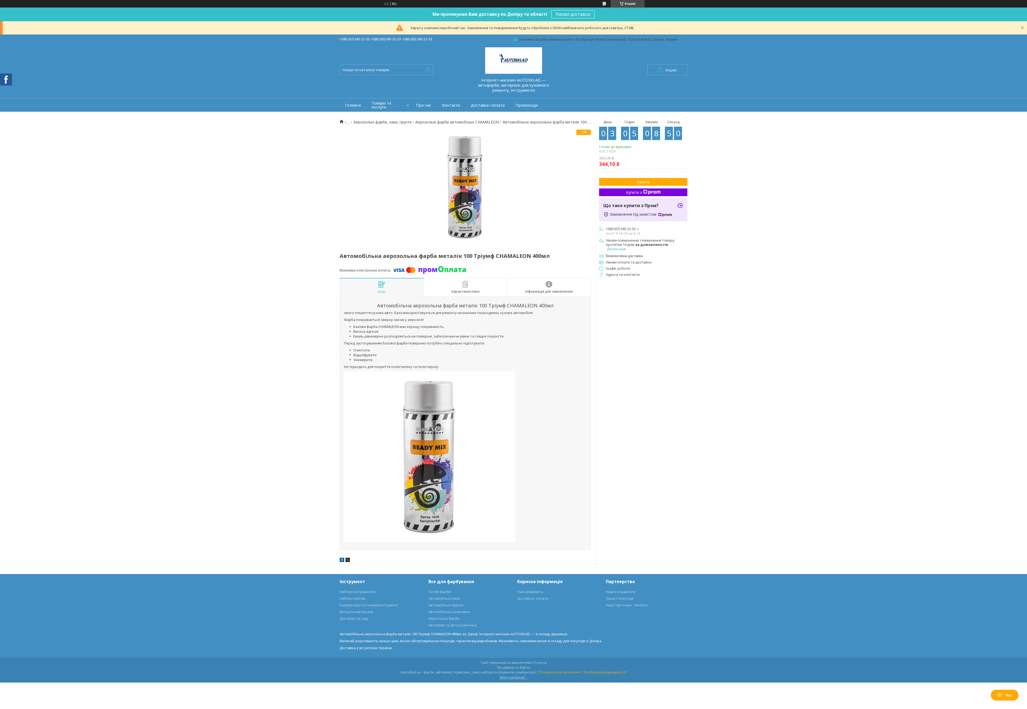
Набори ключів (352, 598)
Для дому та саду (354, 618)
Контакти (451, 105)
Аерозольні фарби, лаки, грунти (383, 122)
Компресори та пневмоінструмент (369, 605)
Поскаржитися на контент (559, 672)
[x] (348, 560)
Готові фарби (439, 591)
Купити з (634, 192)
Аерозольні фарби (444, 618)
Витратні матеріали (356, 611)
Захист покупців (620, 598)
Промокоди (526, 105)
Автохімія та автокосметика (452, 625)
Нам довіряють (530, 591)
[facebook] (342, 560)
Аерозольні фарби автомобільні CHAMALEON (457, 122)
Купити (643, 181)
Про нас (423, 105)
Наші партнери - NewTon (627, 605)
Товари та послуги (381, 105)
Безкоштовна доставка (624, 256)
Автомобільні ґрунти (445, 605)
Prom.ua (540, 662)
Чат (1008, 695)
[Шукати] (428, 69)
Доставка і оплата (488, 105)
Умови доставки (572, 14)
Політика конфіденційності (605, 672)
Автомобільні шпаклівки (449, 611)
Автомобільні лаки (444, 598)
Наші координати (621, 591)
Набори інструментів (357, 591)
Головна (353, 105)
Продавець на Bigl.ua (513, 667)
